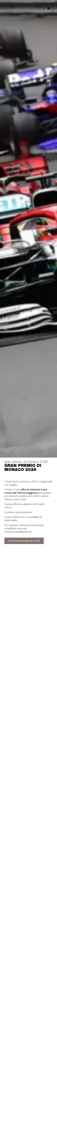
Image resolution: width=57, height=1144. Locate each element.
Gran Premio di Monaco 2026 (24, 540)
